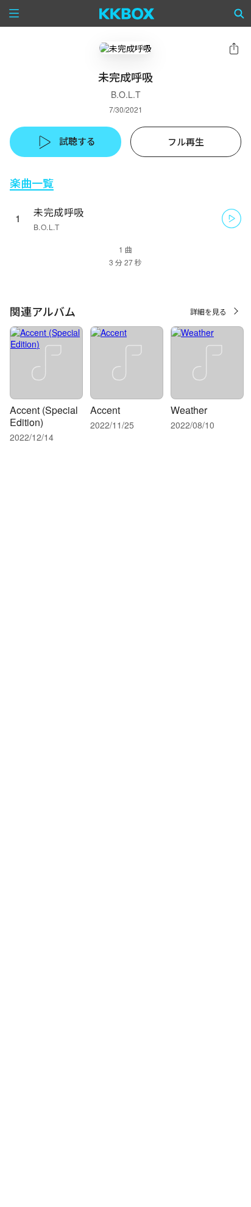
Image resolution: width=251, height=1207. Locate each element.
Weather (189, 410)
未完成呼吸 (59, 212)
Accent (105, 410)
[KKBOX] (127, 13)
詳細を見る (208, 311)
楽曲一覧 (32, 183)
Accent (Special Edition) (44, 416)
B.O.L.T (126, 94)
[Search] (239, 13)
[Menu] (14, 13)
